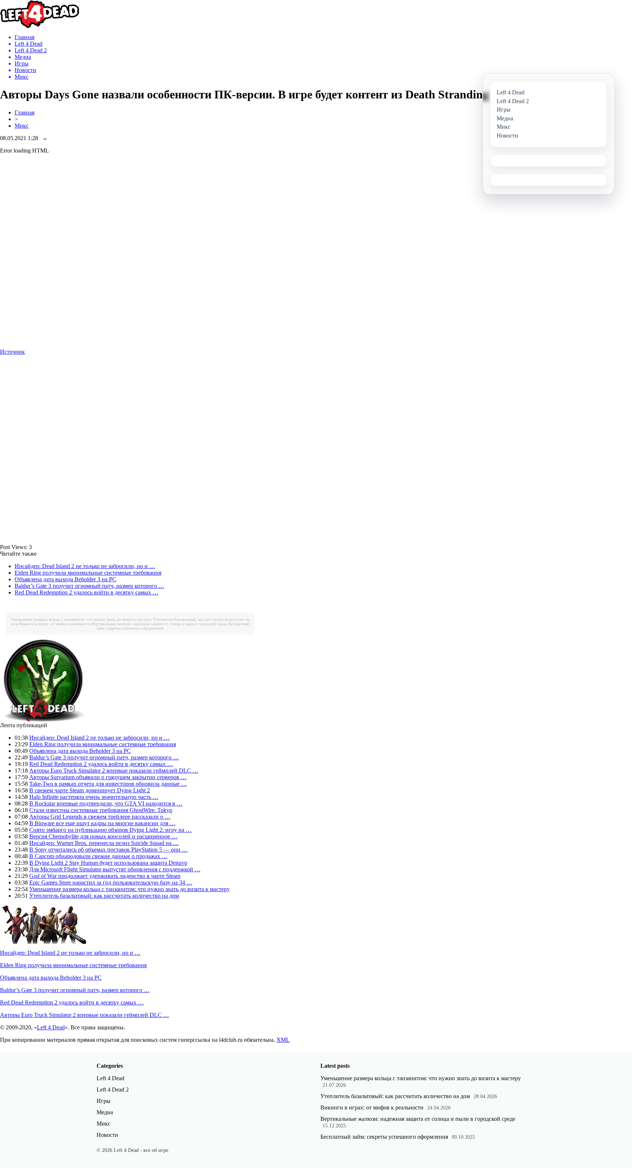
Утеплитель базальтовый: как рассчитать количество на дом (104, 896)
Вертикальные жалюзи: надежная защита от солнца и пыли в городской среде (159, 623)
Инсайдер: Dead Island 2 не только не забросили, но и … (85, 566)
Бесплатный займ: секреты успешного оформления (384, 1137)
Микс (22, 126)
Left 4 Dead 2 (113, 1089)
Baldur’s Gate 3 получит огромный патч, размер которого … (89, 586)
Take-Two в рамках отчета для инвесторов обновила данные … (108, 784)
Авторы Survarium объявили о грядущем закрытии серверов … (108, 777)
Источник (12, 352)
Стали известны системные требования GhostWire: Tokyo (100, 810)
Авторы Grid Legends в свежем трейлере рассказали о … (99, 817)
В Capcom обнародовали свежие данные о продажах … (98, 856)
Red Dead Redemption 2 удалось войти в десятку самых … (86, 592)
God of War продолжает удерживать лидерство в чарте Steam (104, 876)
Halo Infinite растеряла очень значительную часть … (93, 797)
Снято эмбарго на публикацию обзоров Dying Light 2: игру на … (110, 830)
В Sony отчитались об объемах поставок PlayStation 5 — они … (108, 849)
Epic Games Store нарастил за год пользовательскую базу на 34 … (110, 882)
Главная (24, 112)
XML (283, 1040)
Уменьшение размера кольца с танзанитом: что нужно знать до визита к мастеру (81, 619)
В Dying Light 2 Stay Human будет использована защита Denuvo (108, 863)
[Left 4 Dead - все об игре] (40, 26)
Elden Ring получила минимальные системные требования (88, 573)
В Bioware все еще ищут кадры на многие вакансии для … (102, 823)
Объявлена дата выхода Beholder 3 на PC (65, 579)
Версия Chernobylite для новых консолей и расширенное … (103, 836)
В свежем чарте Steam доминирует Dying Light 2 (89, 790)
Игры (103, 1101)
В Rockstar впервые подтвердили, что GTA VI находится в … (106, 803)
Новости (107, 1135)
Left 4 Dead (51, 1027)
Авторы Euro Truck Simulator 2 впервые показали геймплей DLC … (113, 770)
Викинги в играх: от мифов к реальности (55, 623)
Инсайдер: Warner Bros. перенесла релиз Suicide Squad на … (104, 843)
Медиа (105, 1112)
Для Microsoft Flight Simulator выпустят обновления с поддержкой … (114, 869)
